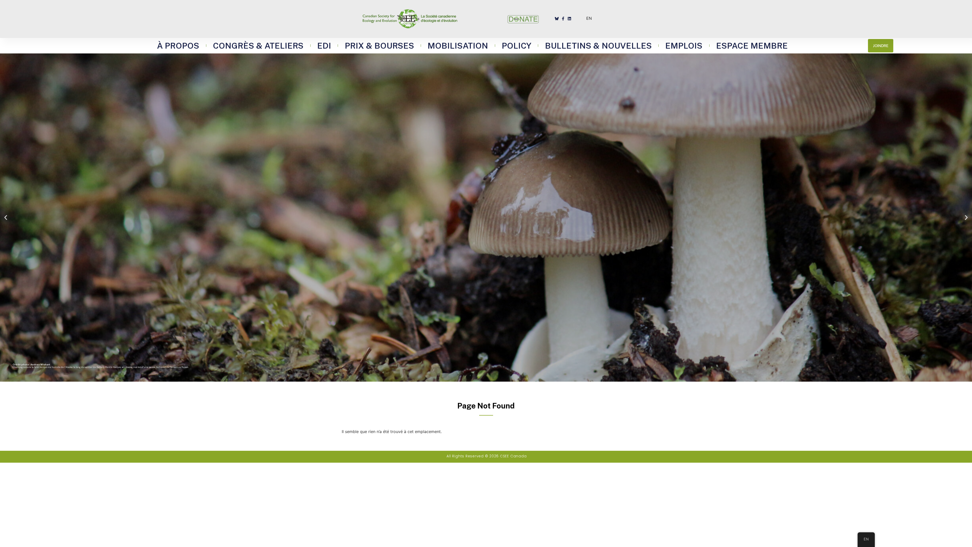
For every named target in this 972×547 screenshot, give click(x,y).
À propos (178, 45)
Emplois (683, 45)
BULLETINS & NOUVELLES (598, 45)
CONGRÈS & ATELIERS (258, 45)
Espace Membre (752, 45)
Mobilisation (458, 45)
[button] (6, 217)
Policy (516, 45)
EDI (324, 45)
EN (589, 18)
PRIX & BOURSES (379, 45)
